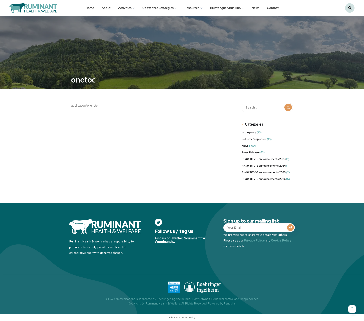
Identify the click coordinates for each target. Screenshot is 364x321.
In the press (249, 132)
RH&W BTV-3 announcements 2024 (264, 165)
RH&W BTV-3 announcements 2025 (264, 172)
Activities (125, 8)
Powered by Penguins (221, 303)
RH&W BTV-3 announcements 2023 (264, 159)
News (255, 8)
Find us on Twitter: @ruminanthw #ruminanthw (180, 240)
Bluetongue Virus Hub (225, 8)
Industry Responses (254, 139)
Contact (273, 8)
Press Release (250, 152)
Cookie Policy (281, 240)
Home (90, 8)
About (106, 8)
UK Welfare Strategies (158, 8)
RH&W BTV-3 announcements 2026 (264, 179)
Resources (191, 8)
